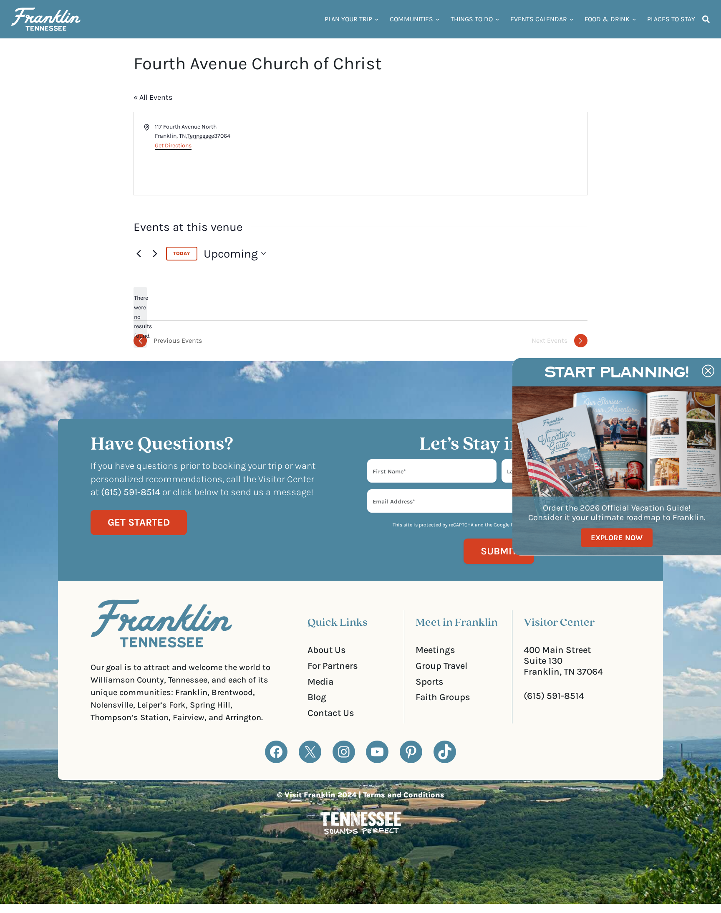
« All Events (153, 97)
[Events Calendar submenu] (572, 19)
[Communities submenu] (438, 19)
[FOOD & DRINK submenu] (634, 19)
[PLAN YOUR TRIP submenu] (377, 19)
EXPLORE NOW (617, 537)
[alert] (140, 317)
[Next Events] (155, 253)
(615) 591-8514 (554, 695)
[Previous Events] (139, 253)
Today (181, 253)
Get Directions (173, 145)
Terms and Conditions (403, 794)
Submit (499, 551)
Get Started (139, 522)
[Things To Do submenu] (497, 19)
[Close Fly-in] (708, 370)
